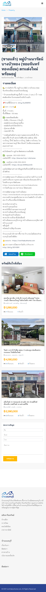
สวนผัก (13, 407)
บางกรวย (19, 407)
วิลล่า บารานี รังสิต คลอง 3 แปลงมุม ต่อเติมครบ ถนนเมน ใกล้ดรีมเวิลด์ (22, 351)
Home (3, 10)
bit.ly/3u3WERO (24, 103)
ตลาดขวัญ (16, 303)
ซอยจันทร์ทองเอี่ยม (8, 78)
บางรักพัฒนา (19, 78)
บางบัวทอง (28, 78)
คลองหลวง (8, 355)
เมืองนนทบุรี (23, 303)
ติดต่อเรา (4, 549)
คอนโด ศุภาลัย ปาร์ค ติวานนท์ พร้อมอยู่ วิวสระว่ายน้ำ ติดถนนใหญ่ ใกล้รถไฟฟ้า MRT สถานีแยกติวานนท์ (22, 299)
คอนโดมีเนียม (6, 526)
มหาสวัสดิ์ (7, 407)
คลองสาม (14, 355)
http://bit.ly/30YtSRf (11, 247)
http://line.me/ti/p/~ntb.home (24, 158)
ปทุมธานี (21, 355)
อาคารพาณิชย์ (6, 530)
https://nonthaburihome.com (23, 240)
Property (12, 10)
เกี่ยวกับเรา (5, 545)
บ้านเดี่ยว (5, 520)
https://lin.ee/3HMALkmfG (22, 165)
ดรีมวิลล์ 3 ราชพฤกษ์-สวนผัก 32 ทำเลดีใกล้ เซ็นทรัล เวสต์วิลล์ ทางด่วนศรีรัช (20, 403)
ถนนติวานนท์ (8, 303)
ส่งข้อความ (10, 459)
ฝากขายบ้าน (6, 552)
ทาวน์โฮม (5, 523)
